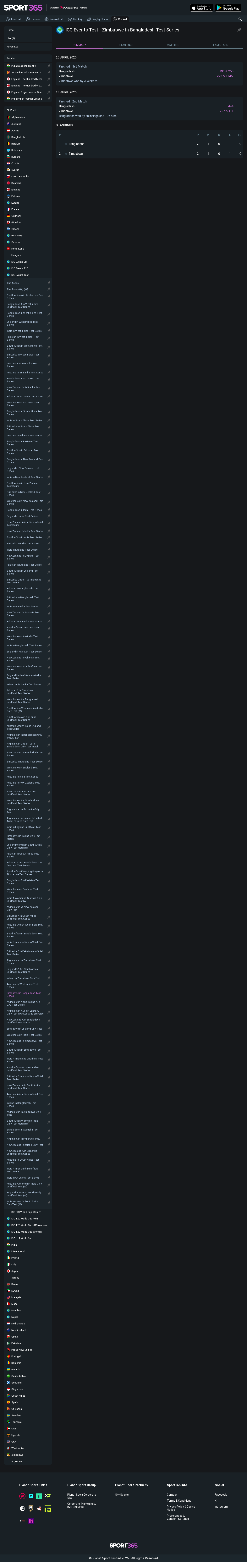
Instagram (221, 1506)
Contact (172, 1494)
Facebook (221, 1494)
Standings (126, 45)
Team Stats (219, 45)
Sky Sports (122, 1494)
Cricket (122, 19)
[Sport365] (23, 8)
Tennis (35, 19)
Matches (173, 45)
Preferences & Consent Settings (178, 1517)
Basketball (56, 19)
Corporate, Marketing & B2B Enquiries (81, 1505)
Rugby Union (100, 19)
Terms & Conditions (179, 1500)
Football (16, 19)
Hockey (77, 19)
